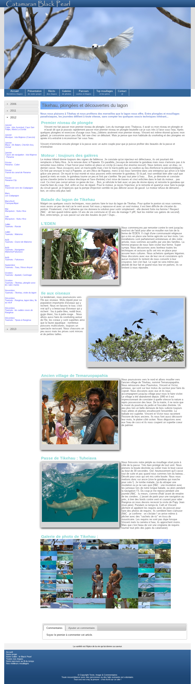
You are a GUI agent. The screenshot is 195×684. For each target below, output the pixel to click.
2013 (13, 328)
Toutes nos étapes (14, 659)
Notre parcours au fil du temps (20, 661)
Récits (52, 92)
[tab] (21, 104)
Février (12, 163)
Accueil (15, 92)
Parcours (83, 92)
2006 (13, 103)
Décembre (21, 300)
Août (18, 241)
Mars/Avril (11, 202)
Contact (122, 92)
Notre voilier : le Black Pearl (18, 656)
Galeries (66, 92)
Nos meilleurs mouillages (17, 663)
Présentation (35, 92)
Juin (15, 217)
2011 (13, 110)
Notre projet (11, 654)
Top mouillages (104, 92)
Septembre (18, 266)
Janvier (19, 127)
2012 (13, 117)
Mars (19, 187)
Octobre (18, 274)
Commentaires (110, 675)
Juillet (13, 225)
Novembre (20, 291)
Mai (15, 210)
